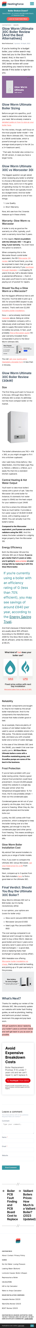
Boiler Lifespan (21, 1273)
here (20, 876)
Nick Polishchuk (7, 43)
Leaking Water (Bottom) (11, 1269)
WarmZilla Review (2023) (11, 1304)
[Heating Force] (13, 4)
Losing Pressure (19, 1264)
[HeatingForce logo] (18, 1241)
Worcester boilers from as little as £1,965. (18, 689)
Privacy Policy (19, 1255)
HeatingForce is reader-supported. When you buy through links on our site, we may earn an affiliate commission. (18, 1317)
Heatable (6, 318)
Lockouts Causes (8, 1273)
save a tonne (20, 561)
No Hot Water (7, 1264)
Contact (10, 1255)
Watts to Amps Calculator (12, 1291)
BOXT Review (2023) (10, 1308)
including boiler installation (13, 311)
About (4, 1255)
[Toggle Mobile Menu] (32, 4)
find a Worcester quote (19, 333)
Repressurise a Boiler (10, 1277)
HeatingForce (7, 1251)
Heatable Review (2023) (11, 1299)
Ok (32, 1325)
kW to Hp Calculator (10, 1286)
